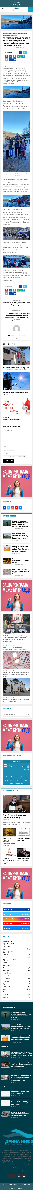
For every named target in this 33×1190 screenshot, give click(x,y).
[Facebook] (9, 1176)
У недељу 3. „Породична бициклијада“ (23, 839)
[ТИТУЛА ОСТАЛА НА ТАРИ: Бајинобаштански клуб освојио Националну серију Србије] (5, 1114)
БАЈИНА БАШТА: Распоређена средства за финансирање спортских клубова (16, 368)
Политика (5, 968)
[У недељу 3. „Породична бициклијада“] (23, 832)
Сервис (5, 984)
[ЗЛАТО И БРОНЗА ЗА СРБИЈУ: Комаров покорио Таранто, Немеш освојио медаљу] (5, 1103)
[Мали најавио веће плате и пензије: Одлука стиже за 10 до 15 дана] (7, 572)
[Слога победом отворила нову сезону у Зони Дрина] (5, 1094)
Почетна (13, 2)
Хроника (5, 997)
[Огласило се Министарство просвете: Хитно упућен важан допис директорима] (9, 852)
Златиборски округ (10, 976)
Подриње (5, 35)
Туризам (15, 35)
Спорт (4, 989)
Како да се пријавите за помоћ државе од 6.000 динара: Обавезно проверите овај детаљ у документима (21, 1065)
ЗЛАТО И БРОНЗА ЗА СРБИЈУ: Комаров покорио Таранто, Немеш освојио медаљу (21, 1102)
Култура (5, 957)
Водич (4, 949)
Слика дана (6, 986)
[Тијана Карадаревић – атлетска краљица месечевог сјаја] (16, 804)
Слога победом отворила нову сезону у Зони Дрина (20, 1092)
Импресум (12, 1188)
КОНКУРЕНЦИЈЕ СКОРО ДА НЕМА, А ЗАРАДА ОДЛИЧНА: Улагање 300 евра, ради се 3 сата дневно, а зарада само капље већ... (21, 1077)
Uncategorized (7, 941)
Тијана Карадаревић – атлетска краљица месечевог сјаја (14, 816)
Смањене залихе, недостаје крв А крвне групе (16, 304)
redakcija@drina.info (22, 1171)
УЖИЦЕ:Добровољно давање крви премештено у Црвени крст (14, 418)
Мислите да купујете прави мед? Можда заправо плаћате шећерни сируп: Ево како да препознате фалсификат (21, 548)
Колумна (5, 955)
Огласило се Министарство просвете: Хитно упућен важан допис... (9, 861)
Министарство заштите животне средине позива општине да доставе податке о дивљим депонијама (16, 316)
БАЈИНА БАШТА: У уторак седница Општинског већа (23, 860)
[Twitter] (14, 1176)
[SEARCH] (28, 715)
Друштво (16, 33)
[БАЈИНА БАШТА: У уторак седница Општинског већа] (23, 852)
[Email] (24, 1176)
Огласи (5, 962)
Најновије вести (23, 33)
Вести (12, 33)
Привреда (6, 970)
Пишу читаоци (7, 965)
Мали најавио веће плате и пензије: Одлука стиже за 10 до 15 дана (20, 571)
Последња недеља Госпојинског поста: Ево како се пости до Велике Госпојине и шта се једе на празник (21, 1053)
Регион (10, 35)
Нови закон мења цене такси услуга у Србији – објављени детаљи (21, 560)
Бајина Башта (6, 33)
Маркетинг (19, 2)
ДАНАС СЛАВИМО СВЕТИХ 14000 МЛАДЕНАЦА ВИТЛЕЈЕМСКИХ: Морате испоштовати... (9, 841)
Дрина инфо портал (9, 48)
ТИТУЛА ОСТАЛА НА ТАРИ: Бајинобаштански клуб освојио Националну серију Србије (20, 1113)
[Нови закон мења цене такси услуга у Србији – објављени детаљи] (7, 561)
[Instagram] (19, 1176)
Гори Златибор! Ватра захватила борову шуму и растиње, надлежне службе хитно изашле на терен (20, 536)
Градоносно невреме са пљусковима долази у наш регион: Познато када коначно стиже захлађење (20, 523)
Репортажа (6, 981)
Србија (5, 992)
